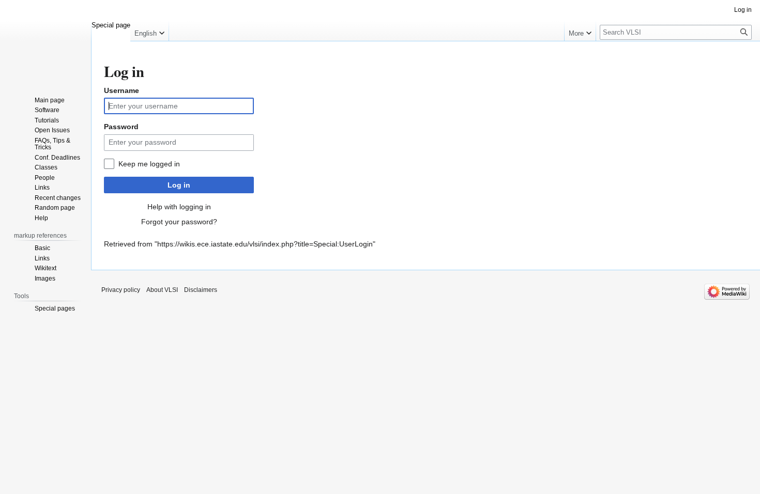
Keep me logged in (149, 164)
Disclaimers (200, 290)
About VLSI (162, 290)
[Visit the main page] (45, 41)
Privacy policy (120, 290)
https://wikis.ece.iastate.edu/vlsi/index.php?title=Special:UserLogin (265, 244)
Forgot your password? (179, 222)
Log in (179, 185)
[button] (149, 31)
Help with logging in (179, 207)
